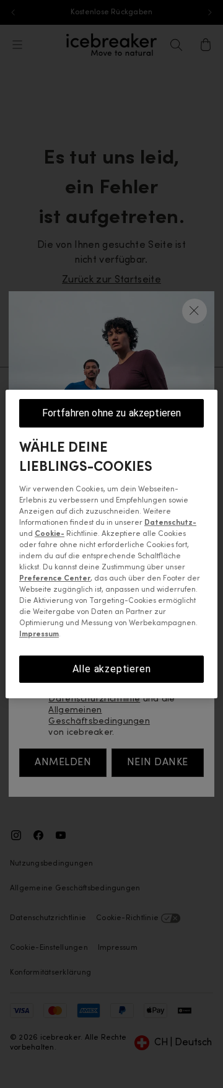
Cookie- (49, 534)
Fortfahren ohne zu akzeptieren (111, 413)
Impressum (39, 634)
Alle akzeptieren (111, 669)
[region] (111, 544)
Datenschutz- (170, 523)
